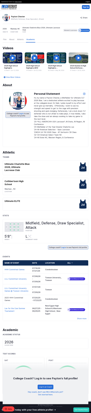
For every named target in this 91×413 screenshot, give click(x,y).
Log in (21, 113)
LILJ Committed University (16, 279)
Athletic (20, 39)
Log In (88, 2)
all (69, 263)
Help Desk (18, 2)
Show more (81, 318)
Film (5, 39)
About (11, 39)
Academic (30, 39)
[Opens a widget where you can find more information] (8, 409)
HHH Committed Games (15, 269)
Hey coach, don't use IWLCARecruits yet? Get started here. (45, 393)
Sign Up (86, 7)
